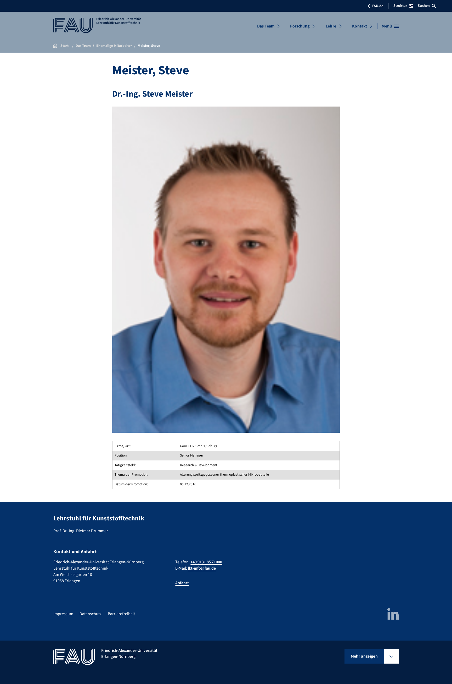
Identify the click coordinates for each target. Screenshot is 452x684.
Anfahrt (182, 583)
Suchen (424, 5)
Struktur (400, 5)
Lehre (331, 26)
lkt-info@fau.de (202, 568)
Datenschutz (90, 614)
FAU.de (377, 6)
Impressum (63, 614)
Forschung (299, 26)
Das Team (266, 26)
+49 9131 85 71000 (206, 562)
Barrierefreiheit (121, 614)
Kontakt (359, 26)
